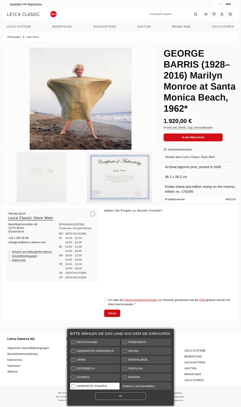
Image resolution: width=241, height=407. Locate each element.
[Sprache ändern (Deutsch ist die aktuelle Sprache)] (218, 4)
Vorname (199, 233)
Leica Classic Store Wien (30, 218)
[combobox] (170, 14)
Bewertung (62, 26)
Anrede (108, 233)
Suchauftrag (104, 26)
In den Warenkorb (193, 137)
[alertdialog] (120, 368)
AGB (202, 300)
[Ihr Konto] (222, 14)
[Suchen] (195, 14)
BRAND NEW (181, 26)
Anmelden (15, 4)
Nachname (156, 233)
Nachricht (110, 248)
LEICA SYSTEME (19, 26)
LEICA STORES (223, 26)
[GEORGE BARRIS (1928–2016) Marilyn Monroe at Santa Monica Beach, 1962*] (80, 99)
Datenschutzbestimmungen (140, 300)
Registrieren (35, 4)
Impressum (13, 365)
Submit (112, 313)
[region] (80, 125)
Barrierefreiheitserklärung (22, 354)
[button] (95, 342)
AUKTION (144, 26)
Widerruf (12, 371)
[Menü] (206, 14)
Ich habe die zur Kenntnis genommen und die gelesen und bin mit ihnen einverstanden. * (169, 302)
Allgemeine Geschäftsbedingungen (28, 348)
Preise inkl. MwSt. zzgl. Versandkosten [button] (188, 127)
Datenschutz (14, 359)
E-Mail (109, 217)
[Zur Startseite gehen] (32, 14)
